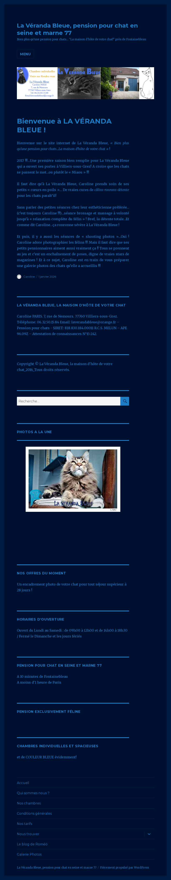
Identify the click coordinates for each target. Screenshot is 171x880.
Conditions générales (34, 814)
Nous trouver (28, 834)
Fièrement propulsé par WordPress (124, 867)
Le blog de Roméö (32, 844)
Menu (25, 54)
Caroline (29, 276)
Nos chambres (29, 803)
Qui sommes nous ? (33, 793)
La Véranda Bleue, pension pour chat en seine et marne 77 (56, 867)
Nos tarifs (24, 824)
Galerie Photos (29, 854)
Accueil (23, 783)
